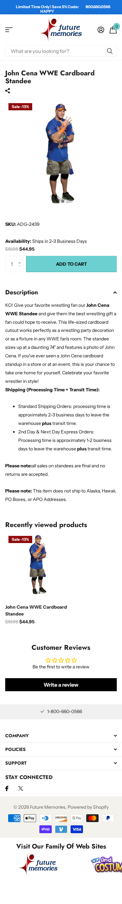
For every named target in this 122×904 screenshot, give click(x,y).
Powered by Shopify (88, 807)
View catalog (9, 30)
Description (21, 292)
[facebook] (6, 788)
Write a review (61, 684)
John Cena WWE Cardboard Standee (36, 610)
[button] (21, 258)
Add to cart (71, 264)
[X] (20, 788)
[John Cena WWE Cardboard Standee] (38, 566)
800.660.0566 (98, 6)
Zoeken (109, 50)
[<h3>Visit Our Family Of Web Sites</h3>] (38, 864)
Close (61, 735)
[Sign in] (100, 30)
